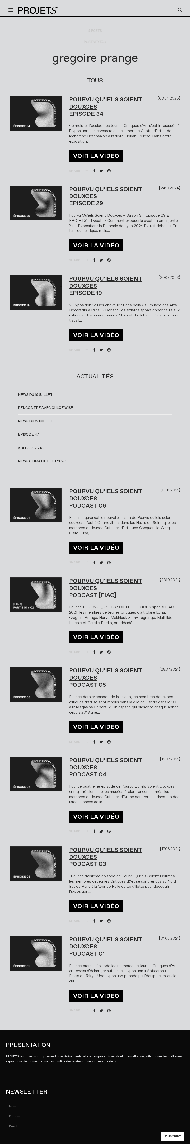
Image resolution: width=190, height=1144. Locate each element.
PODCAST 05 (87, 684)
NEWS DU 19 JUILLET (35, 395)
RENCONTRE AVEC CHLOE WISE (45, 408)
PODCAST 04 (87, 774)
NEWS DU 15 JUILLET (35, 421)
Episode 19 (85, 292)
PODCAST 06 (87, 505)
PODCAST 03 (87, 863)
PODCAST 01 (87, 953)
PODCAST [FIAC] (92, 595)
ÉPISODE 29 (86, 203)
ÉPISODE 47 (28, 434)
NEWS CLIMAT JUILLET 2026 (42, 461)
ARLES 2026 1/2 (31, 448)
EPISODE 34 (86, 113)
